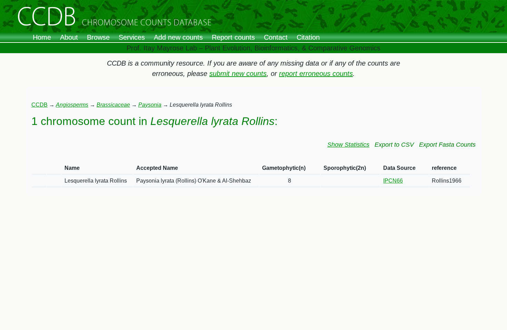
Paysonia (149, 105)
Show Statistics (348, 144)
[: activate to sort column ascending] (39, 168)
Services (132, 37)
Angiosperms (72, 105)
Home (42, 37)
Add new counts (178, 37)
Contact (276, 37)
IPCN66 (393, 181)
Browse (98, 37)
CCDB (39, 105)
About (69, 37)
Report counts (233, 37)
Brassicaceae (113, 105)
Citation (308, 37)
